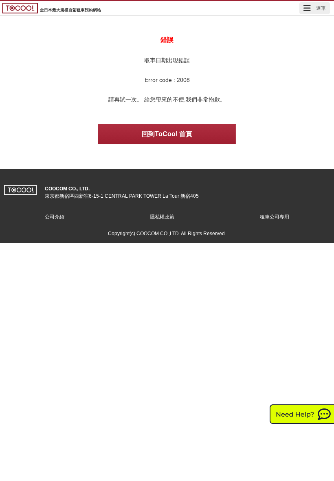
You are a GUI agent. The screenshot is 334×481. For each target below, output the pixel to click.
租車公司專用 (274, 217)
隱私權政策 (162, 217)
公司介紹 (54, 217)
